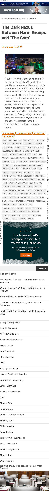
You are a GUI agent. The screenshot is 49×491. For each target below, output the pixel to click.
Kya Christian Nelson (26, 169)
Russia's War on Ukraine (12, 415)
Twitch (20, 208)
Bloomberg (8, 151)
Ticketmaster (9, 208)
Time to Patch (7, 455)
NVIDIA (32, 183)
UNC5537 (6, 215)
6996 (30, 140)
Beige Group (26, 147)
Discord (14, 158)
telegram (40, 201)
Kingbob (6, 169)
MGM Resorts (16, 176)
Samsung (13, 194)
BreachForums (22, 151)
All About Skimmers (10, 334)
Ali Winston (28, 144)
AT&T (17, 147)
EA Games (32, 158)
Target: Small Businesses (12, 438)
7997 (36, 140)
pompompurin (9, 187)
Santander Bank (27, 194)
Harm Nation (8, 162)
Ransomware (6, 409)
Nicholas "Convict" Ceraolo (32, 179)
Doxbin (23, 158)
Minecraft (40, 176)
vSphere (14, 219)
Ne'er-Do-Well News (23, 133)
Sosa (35, 197)
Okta (39, 183)
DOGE (2, 363)
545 (20, 140)
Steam (11, 201)
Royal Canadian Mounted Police (17, 190)
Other (2, 397)
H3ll (41, 158)
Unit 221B (16, 215)
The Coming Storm (9, 449)
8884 (42, 140)
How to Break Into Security (13, 374)
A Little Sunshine (8, 328)
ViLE (24, 215)
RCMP (19, 187)
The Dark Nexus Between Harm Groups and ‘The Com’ (24, 32)
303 (10, 140)
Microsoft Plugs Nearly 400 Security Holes (21, 296)
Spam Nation (6, 432)
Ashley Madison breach (11, 339)
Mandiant (28, 172)
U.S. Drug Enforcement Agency (25, 212)
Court (5, 154)
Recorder (28, 187)
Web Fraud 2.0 (8, 137)
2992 (5, 140)
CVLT (34, 154)
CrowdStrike (16, 154)
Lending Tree (16, 172)
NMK (5, 183)
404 (15, 140)
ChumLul (35, 151)
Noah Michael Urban (18, 183)
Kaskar (31, 165)
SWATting (20, 201)
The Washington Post (22, 205)
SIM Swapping (39, 133)
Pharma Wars (6, 403)
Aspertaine (8, 147)
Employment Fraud (9, 368)
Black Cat (38, 147)
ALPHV (39, 144)
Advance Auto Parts (12, 144)
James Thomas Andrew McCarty (31, 162)
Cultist (27, 154)
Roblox (38, 187)
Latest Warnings (8, 386)
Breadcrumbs (8, 133)
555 (24, 140)
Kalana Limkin (19, 165)
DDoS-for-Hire (7, 357)
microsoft (28, 176)
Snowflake (26, 197)
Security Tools (7, 420)
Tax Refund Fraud (8, 443)
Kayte (39, 165)
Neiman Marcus (10, 179)
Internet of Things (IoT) (12, 380)
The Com (6, 205)
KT (13, 169)
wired (30, 219)
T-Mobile (30, 201)
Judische (7, 165)
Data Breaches (7, 351)
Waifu (23, 219)
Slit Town (14, 197)
